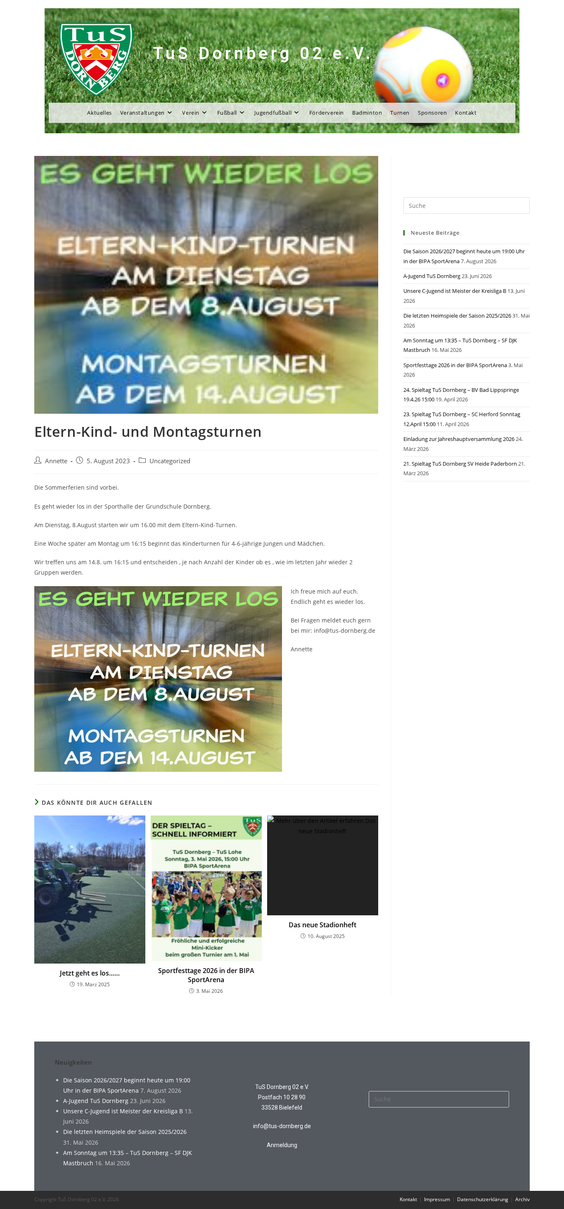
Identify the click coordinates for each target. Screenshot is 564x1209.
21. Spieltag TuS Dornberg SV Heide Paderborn (460, 463)
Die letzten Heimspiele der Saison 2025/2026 (457, 315)
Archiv (522, 1199)
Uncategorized (169, 461)
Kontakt (408, 1199)
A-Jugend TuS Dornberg (431, 276)
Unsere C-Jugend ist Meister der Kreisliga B (454, 291)
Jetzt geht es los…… (90, 973)
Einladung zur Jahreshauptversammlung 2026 (458, 439)
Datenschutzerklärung (482, 1199)
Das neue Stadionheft (322, 924)
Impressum (437, 1199)
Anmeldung (282, 1145)
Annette (56, 461)
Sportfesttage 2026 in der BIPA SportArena (206, 975)
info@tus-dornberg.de (282, 1126)
